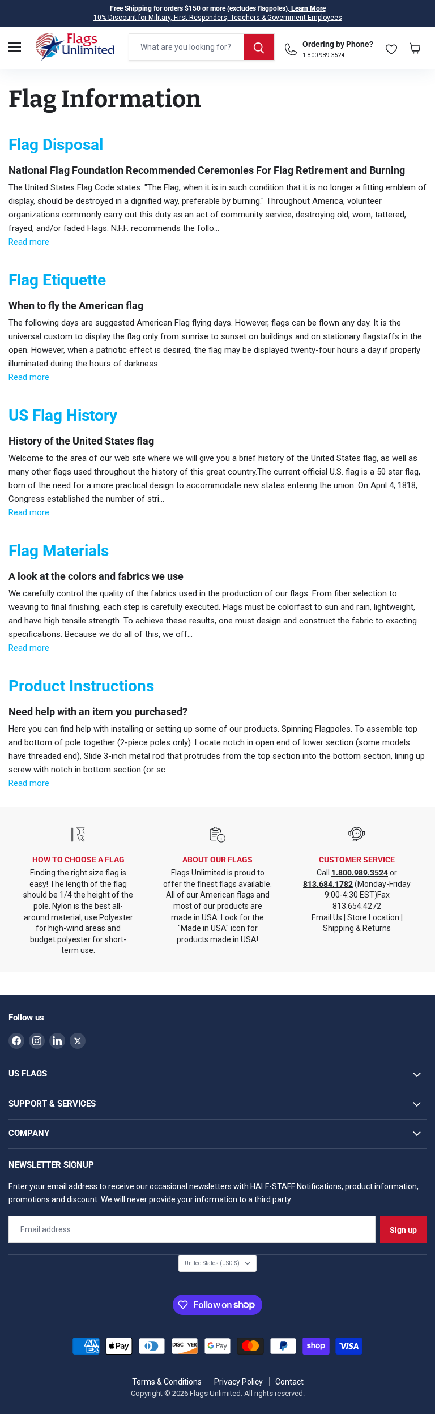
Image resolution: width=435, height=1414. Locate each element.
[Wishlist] (391, 46)
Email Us (327, 917)
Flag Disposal (55, 144)
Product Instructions (81, 686)
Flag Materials (58, 550)
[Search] (259, 47)
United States (212, 1263)
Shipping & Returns (357, 928)
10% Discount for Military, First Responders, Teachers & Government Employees (217, 18)
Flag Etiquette (57, 280)
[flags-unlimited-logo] (75, 47)
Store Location (373, 917)
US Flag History (62, 415)
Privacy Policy (238, 1381)
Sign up (403, 1229)
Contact (289, 1381)
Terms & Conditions (167, 1381)
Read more (28, 242)
